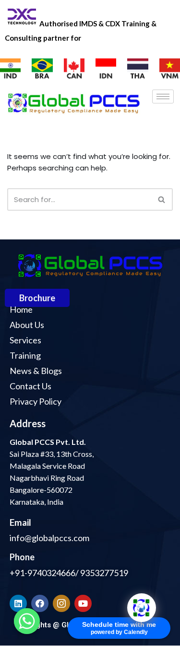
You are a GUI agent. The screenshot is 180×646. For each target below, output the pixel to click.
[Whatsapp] (27, 621)
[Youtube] (83, 603)
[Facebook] (39, 603)
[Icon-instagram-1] (61, 603)
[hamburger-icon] (163, 96)
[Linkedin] (18, 603)
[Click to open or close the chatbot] (141, 607)
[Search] (162, 199)
